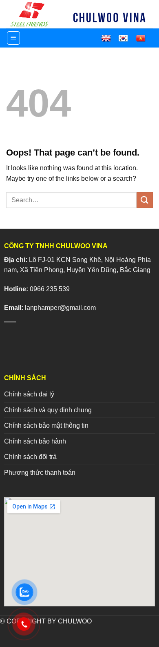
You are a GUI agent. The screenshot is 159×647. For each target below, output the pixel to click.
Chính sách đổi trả (30, 456)
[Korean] (126, 38)
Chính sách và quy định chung (48, 410)
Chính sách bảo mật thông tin (46, 425)
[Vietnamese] (144, 38)
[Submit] (145, 200)
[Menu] (13, 38)
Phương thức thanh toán (39, 472)
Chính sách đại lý (29, 394)
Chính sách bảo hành (35, 441)
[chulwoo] (30, 14)
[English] (109, 38)
